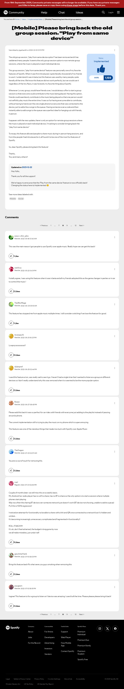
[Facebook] (115, 628)
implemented (101, 61)
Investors (48, 648)
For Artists (48, 631)
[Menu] (118, 12)
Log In (110, 12)
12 (75, 225)
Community (16, 12)
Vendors (48, 654)
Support (64, 631)
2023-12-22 (27, 167)
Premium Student (81, 652)
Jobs (30, 637)
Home (17, 19)
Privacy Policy (39, 679)
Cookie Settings (54, 679)
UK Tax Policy (28, 684)
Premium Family (84, 645)
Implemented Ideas (35, 19)
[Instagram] (100, 628)
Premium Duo (83, 640)
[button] (96, 77)
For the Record (34, 643)
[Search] (103, 12)
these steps (72, 5)
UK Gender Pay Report (45, 684)
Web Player (66, 637)
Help (44, 12)
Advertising (49, 643)
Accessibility (80, 679)
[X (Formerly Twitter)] (107, 628)
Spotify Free (83, 659)
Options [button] (114, 50)
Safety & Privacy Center (22, 679)
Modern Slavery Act (13, 684)
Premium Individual (81, 633)
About (30, 631)
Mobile (13, 198)
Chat (61, 12)
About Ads (68, 679)
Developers (49, 637)
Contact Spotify (67, 651)
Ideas (79, 12)
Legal (8, 679)
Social (20, 198)
